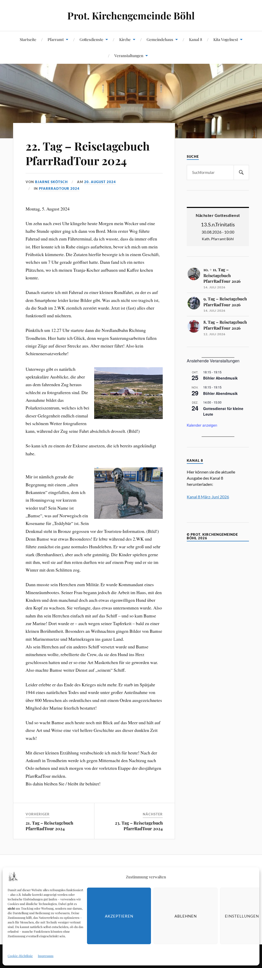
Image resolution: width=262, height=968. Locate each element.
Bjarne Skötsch (51, 182)
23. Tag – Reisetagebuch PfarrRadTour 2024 (139, 825)
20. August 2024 (100, 182)
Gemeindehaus (160, 39)
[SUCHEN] (241, 172)
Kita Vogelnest (225, 39)
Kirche (125, 39)
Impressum (45, 956)
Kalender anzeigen (202, 425)
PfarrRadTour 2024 (59, 188)
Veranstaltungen (128, 55)
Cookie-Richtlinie (20, 956)
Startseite (28, 39)
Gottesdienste (91, 39)
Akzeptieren (119, 916)
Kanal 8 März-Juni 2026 (208, 496)
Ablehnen (185, 916)
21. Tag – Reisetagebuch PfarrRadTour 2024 (49, 825)
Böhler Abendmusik (220, 378)
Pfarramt (56, 39)
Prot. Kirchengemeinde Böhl (131, 15)
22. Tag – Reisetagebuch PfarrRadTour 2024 (88, 153)
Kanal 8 (195, 39)
